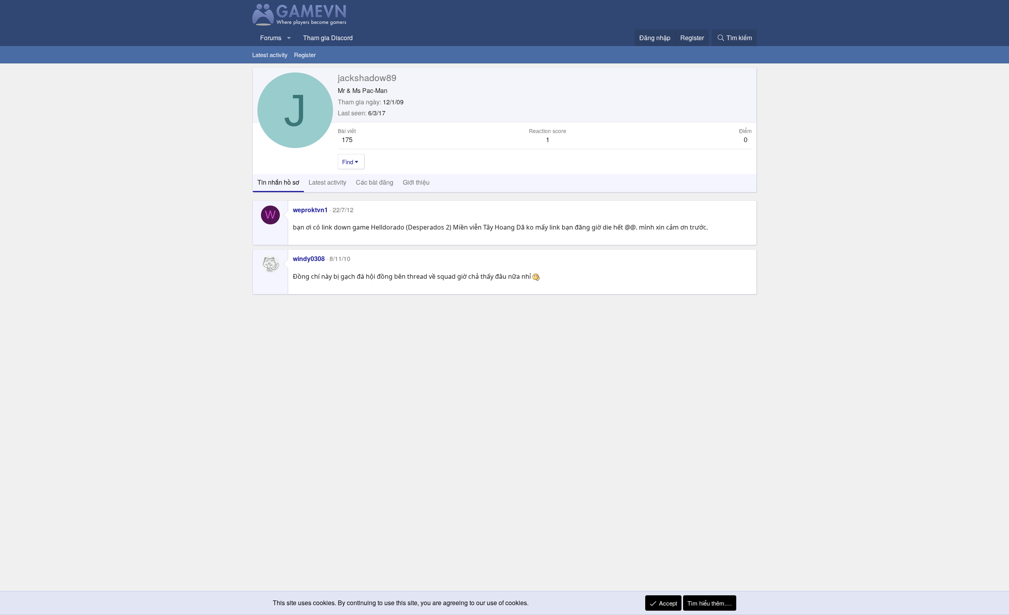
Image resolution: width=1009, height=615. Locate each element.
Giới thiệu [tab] (416, 182)
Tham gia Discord (328, 37)
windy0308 (309, 258)
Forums (270, 37)
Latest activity (270, 54)
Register (305, 54)
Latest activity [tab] (327, 182)
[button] (289, 38)
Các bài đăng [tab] (374, 182)
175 (347, 139)
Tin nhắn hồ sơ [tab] (278, 182)
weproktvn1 (310, 209)
